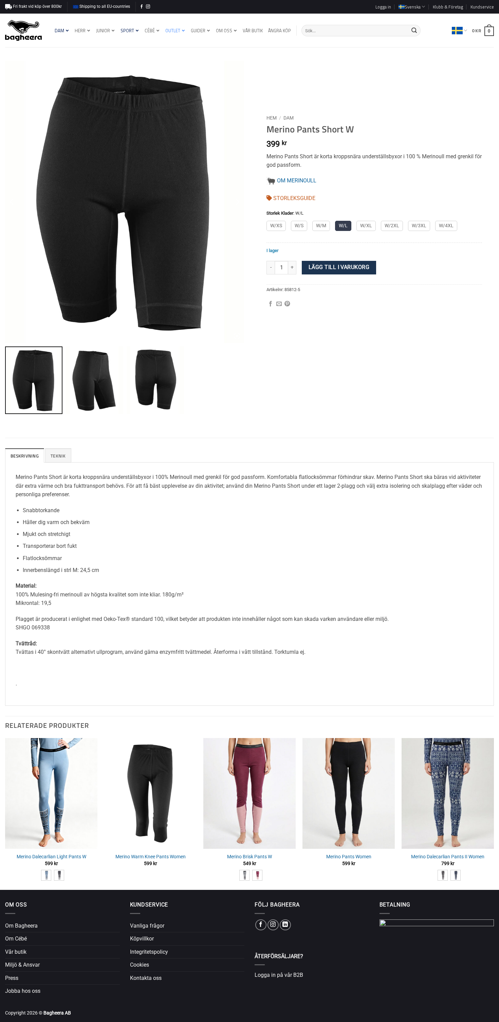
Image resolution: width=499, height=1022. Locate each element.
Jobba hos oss (22, 991)
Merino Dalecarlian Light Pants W (51, 857)
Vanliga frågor (147, 925)
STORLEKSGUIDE (293, 198)
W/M (321, 226)
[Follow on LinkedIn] (285, 925)
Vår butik (15, 952)
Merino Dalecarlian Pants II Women (447, 857)
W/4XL (446, 226)
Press (11, 978)
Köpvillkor (142, 938)
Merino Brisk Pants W (249, 857)
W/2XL (392, 226)
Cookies (139, 965)
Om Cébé (16, 938)
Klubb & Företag (448, 6)
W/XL (366, 226)
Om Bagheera (21, 925)
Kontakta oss (146, 978)
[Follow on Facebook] (142, 6)
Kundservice (482, 6)
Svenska (459, 30)
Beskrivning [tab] (25, 455)
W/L (343, 226)
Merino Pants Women (348, 857)
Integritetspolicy (149, 952)
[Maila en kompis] (279, 304)
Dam (288, 118)
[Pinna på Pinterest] (287, 304)
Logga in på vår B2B (279, 975)
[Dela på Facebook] (270, 304)
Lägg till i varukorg (339, 267)
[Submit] (414, 30)
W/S (299, 226)
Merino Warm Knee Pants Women (150, 857)
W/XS (276, 226)
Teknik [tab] (58, 455)
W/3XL (419, 226)
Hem (271, 118)
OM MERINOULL (296, 180)
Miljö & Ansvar (22, 965)
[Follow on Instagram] (148, 6)
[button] (383, 7)
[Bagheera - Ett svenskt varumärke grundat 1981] (23, 30)
